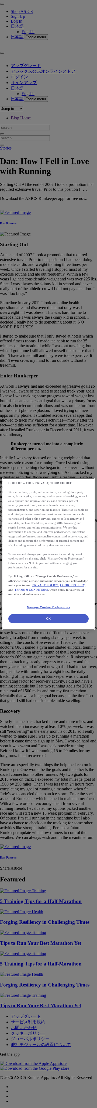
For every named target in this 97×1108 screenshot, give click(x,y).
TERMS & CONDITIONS (31, 589)
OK (48, 618)
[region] (48, 554)
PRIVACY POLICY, (45, 585)
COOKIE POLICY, (72, 585)
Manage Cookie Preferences (48, 607)
